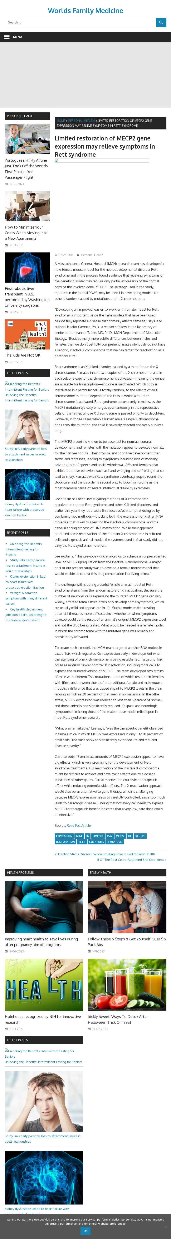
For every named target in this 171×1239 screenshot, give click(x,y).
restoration (65, 841)
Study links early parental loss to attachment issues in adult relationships (26, 454)
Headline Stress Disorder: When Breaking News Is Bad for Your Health (106, 854)
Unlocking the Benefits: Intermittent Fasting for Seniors (24, 549)
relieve (140, 836)
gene (79, 836)
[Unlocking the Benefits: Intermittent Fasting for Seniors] (27, 389)
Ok (85, 1231)
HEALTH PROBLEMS (20, 872)
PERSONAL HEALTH (20, 116)
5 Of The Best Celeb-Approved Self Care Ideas (130, 860)
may (109, 836)
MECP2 (120, 836)
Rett (81, 841)
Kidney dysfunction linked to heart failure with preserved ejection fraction (24, 509)
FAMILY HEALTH (100, 872)
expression (64, 836)
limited (98, 836)
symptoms (96, 841)
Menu (17, 36)
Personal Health (81, 120)
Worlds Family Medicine (85, 10)
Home (61, 120)
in (87, 836)
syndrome (115, 841)
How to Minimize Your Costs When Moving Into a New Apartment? (26, 233)
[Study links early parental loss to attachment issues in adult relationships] (27, 443)
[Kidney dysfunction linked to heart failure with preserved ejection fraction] (27, 499)
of (130, 836)
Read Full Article (79, 825)
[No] (166, 1226)
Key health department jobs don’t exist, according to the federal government (26, 614)
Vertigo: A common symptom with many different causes (26, 598)
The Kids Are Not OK (22, 355)
